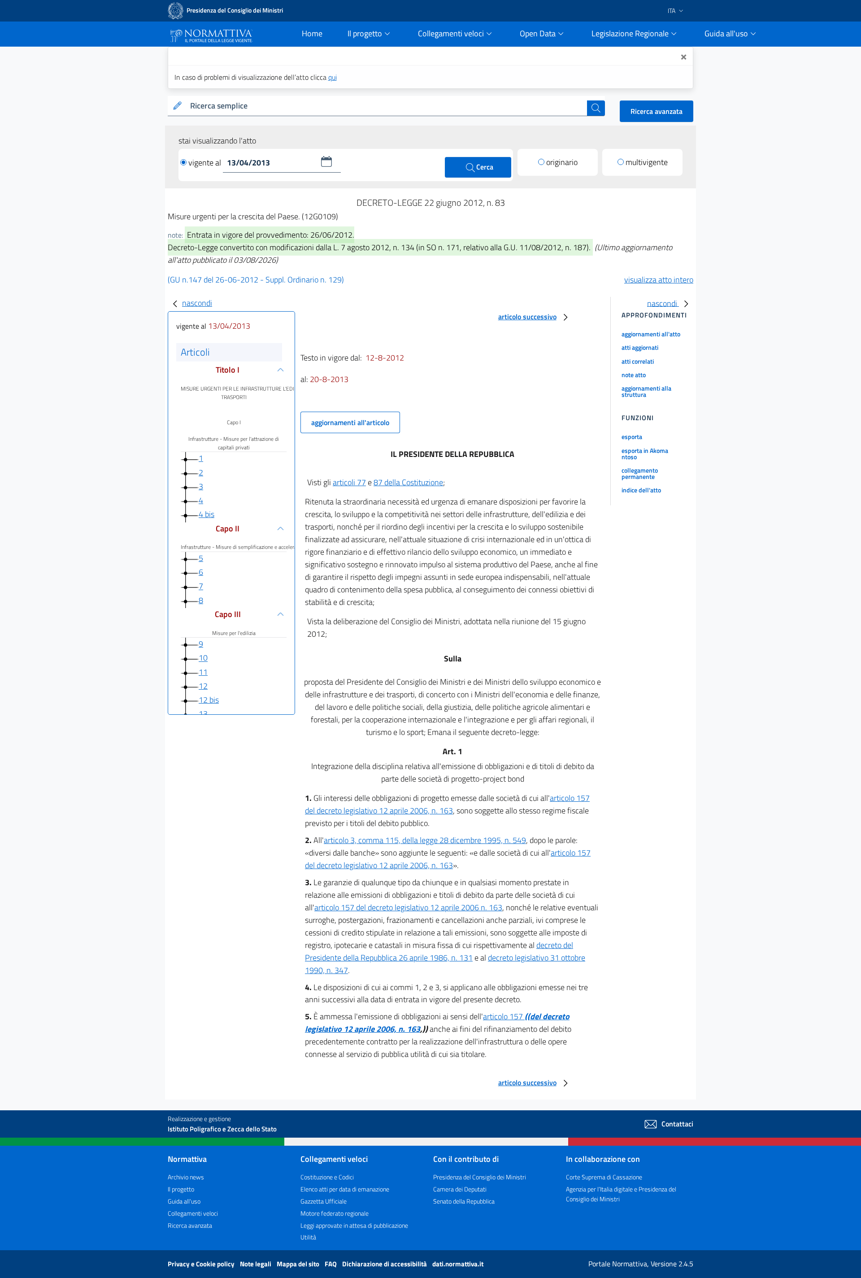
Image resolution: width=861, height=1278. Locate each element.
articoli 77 (349, 482)
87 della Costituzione (408, 482)
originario (562, 162)
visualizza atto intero (658, 280)
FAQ (331, 1264)
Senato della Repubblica (464, 1201)
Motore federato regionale (334, 1213)
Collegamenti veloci (193, 1213)
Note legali (256, 1264)
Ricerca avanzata (657, 111)
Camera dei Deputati (460, 1189)
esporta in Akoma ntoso (645, 453)
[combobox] (387, 106)
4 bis (206, 514)
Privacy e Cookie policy (202, 1264)
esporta (632, 436)
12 (203, 686)
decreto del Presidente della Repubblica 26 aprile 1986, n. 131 (439, 951)
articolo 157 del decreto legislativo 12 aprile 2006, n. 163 (447, 804)
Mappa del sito (299, 1264)
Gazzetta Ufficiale (323, 1201)
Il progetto (181, 1189)
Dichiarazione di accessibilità (385, 1264)
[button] (326, 161)
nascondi (197, 303)
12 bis (209, 700)
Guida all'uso (184, 1201)
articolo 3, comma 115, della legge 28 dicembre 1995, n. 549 (425, 840)
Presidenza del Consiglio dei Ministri (479, 1177)
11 (203, 672)
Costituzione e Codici (327, 1177)
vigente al (205, 162)
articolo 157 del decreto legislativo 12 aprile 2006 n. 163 (408, 907)
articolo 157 (504, 1016)
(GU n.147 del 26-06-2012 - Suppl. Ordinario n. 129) (256, 280)
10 (203, 658)
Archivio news (186, 1177)
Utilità (308, 1237)
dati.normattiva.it (457, 1264)
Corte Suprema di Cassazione (604, 1177)
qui (332, 77)
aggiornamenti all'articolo (350, 422)
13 (203, 714)
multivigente (647, 162)
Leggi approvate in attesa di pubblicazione (354, 1225)
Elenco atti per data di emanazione (344, 1189)
